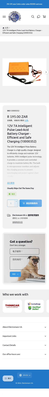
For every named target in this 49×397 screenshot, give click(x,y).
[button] (4, 16)
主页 (6, 28)
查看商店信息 (17, 222)
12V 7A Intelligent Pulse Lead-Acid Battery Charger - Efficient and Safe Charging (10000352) (22, 31)
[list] (24, 306)
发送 (13, 274)
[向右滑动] (46, 72)
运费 (26, 120)
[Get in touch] (38, 16)
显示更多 (11, 183)
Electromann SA (27, 383)
